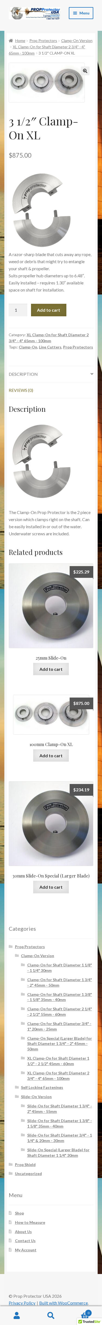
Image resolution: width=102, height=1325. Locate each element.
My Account (25, 1250)
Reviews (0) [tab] (21, 390)
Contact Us (25, 1240)
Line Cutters (50, 347)
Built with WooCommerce (63, 1302)
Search (51, 1315)
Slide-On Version (36, 1096)
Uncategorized (28, 1173)
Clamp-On (28, 347)
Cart (78, 1311)
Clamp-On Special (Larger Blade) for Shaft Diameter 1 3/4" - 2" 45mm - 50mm (59, 1043)
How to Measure (30, 1222)
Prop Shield (25, 1164)
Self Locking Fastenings (42, 1087)
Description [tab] (23, 374)
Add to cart (48, 310)
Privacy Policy (22, 1302)
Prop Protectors (43, 40)
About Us (23, 1231)
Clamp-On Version (76, 40)
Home (20, 40)
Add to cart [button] (51, 669)
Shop (19, 1213)
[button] (85, 71)
